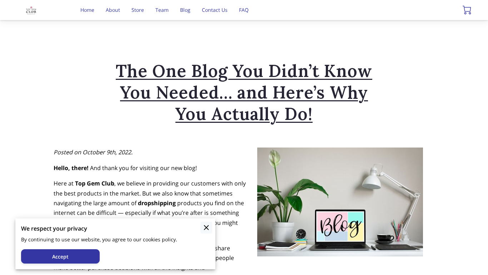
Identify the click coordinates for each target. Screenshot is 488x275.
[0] (467, 10)
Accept (60, 256)
